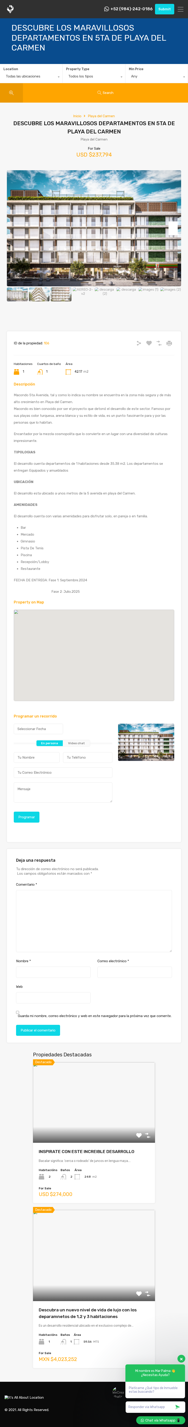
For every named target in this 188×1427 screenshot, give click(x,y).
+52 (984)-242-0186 (132, 9)
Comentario (26, 884)
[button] (98, 655)
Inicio (77, 116)
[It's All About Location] (10, 13)
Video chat (76, 743)
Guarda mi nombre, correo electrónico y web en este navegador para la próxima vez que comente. (94, 1016)
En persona (49, 743)
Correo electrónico (113, 961)
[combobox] (31, 77)
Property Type (77, 69)
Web (19, 987)
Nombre (23, 961)
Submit (164, 9)
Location (10, 69)
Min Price (136, 69)
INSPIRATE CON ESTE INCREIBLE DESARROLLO (86, 1151)
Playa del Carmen (101, 116)
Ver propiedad (94, 1127)
